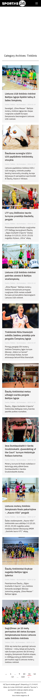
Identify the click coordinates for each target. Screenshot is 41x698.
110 (23, 677)
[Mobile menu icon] (36, 3)
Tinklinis (12, 104)
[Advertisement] (20, 28)
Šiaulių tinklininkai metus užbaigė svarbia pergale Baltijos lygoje (18, 395)
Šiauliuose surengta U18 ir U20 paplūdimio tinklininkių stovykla (19, 156)
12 (35, 674)
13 (12, 677)
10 (24, 674)
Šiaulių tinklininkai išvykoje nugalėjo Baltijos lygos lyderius (18, 572)
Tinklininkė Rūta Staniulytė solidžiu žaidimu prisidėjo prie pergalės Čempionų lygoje (20, 335)
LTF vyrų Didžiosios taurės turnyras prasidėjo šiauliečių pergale (19, 216)
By (21, 104)
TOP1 (12, 642)
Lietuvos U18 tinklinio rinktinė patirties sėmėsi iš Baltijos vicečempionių (20, 275)
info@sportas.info (20, 693)
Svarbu (7, 104)
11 (29, 674)
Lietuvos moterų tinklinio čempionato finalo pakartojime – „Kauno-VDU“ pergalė (20, 509)
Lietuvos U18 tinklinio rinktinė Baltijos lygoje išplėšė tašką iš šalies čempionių (20, 97)
